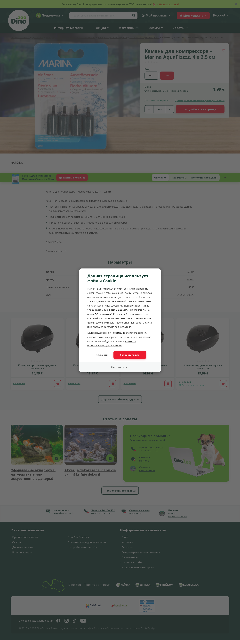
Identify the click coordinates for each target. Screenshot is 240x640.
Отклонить (102, 354)
